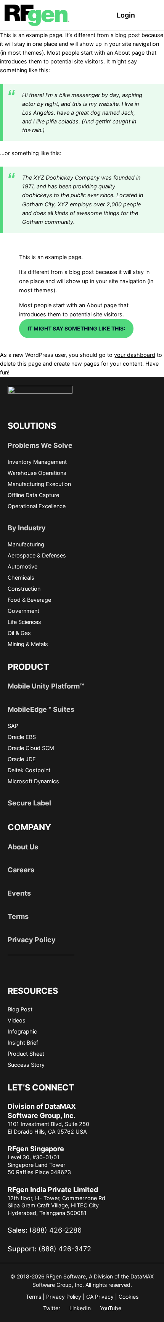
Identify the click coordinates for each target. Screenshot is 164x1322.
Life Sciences (24, 622)
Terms (18, 916)
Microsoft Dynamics (33, 781)
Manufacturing (26, 544)
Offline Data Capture (33, 495)
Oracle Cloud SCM (31, 748)
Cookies (128, 1296)
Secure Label (29, 803)
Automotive (22, 566)
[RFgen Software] (37, 14)
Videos (17, 1020)
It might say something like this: (76, 328)
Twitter (51, 1308)
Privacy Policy (32, 940)
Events (19, 893)
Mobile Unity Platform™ (46, 686)
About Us (23, 847)
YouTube (110, 1308)
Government (23, 611)
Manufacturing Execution (39, 484)
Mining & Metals (28, 644)
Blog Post (20, 1009)
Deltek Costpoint (29, 770)
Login (126, 15)
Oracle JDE (22, 759)
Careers (21, 870)
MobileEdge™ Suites (41, 709)
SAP (13, 726)
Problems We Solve (40, 445)
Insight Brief (23, 1042)
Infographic (22, 1031)
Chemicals (21, 577)
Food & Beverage (29, 599)
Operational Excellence (37, 506)
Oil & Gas (19, 633)
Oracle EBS (22, 737)
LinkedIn (80, 1308)
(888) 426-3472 (49, 1249)
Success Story (26, 1064)
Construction (24, 588)
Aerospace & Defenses (37, 555)
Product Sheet (26, 1053)
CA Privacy (100, 1296)
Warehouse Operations (37, 473)
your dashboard (134, 355)
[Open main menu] (155, 15)
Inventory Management (37, 461)
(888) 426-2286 (45, 1230)
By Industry (27, 528)
